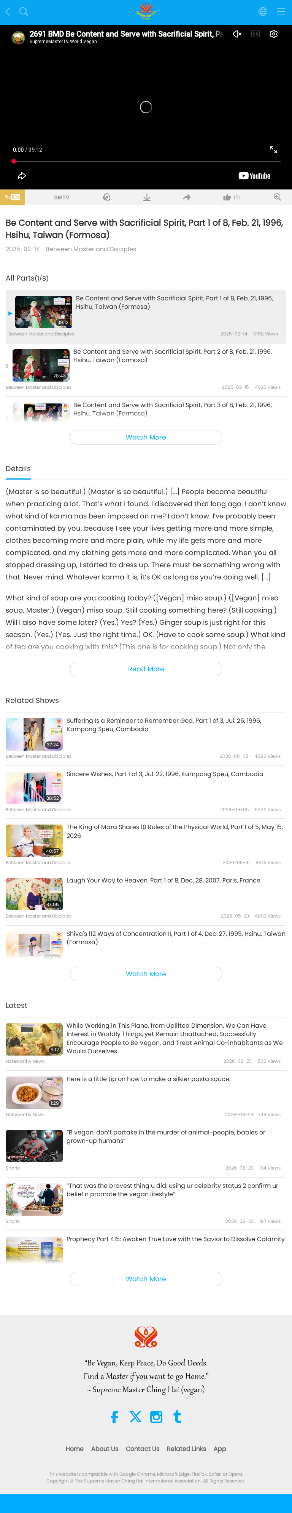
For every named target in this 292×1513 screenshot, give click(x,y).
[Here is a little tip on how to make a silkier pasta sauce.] (34, 1093)
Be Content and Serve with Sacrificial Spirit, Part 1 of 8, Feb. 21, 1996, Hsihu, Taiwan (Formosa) (174, 302)
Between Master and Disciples (91, 249)
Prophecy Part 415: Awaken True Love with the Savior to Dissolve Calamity (176, 1239)
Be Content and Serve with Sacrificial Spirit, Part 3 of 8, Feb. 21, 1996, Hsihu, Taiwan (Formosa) (172, 409)
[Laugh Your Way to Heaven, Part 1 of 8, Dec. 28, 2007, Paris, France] (34, 894)
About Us (104, 1448)
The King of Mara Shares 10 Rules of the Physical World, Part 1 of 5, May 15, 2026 (175, 831)
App (220, 1448)
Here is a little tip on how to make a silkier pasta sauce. (148, 1079)
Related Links (186, 1448)
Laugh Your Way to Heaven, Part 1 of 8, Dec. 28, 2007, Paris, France (163, 880)
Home (75, 1448)
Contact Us (142, 1448)
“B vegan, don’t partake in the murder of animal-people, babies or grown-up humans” (166, 1136)
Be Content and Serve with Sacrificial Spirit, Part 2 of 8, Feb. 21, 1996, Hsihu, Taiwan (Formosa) (172, 356)
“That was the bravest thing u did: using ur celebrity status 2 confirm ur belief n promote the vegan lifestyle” (172, 1190)
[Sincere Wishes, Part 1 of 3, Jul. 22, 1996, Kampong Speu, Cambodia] (34, 788)
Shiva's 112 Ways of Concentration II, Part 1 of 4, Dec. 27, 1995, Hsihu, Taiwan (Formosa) (176, 938)
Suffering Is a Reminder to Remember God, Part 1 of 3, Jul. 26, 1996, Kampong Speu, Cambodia (164, 725)
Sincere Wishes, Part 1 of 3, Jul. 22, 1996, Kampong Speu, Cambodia (165, 774)
